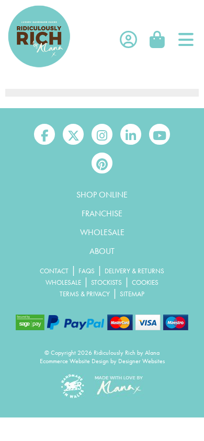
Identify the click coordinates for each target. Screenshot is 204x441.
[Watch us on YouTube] (159, 134)
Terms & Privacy (85, 293)
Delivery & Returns (134, 270)
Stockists (106, 282)
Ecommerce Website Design (74, 361)
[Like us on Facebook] (44, 134)
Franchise (102, 213)
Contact (54, 270)
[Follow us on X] (73, 134)
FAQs (86, 270)
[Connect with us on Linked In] (130, 134)
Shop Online (102, 194)
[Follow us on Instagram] (102, 134)
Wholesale (102, 232)
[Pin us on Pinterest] (102, 163)
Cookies (145, 282)
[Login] (128, 39)
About (102, 251)
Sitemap (132, 293)
